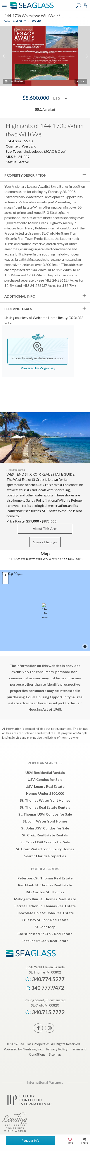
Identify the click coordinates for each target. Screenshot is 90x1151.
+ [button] (5, 575)
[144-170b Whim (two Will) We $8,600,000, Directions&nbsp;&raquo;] (45, 610)
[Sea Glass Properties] (31, 8)
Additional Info (19, 296)
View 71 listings (45, 542)
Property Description (25, 175)
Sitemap (55, 1054)
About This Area (45, 528)
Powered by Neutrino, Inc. (23, 1049)
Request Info (30, 1140)
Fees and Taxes (18, 309)
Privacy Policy (57, 1049)
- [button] (5, 581)
